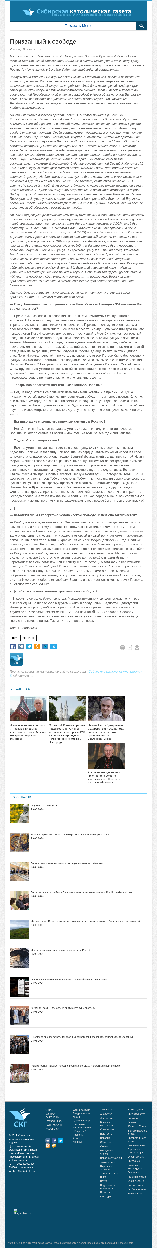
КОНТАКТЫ (52, 1113)
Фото (75, 1138)
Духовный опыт (136, 1156)
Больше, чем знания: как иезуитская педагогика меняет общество (67, 863)
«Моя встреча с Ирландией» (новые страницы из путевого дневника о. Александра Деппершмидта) (85, 921)
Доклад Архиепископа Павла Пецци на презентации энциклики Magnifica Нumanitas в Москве (81, 892)
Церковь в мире (82, 1120)
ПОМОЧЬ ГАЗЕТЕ (56, 1121)
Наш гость (106, 1133)
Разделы (78, 1134)
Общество (106, 1142)
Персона (105, 1138)
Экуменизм (134, 1172)
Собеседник (107, 1129)
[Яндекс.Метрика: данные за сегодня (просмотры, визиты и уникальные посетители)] (22, 1212)
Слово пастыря (81, 1109)
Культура (105, 1196)
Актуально (106, 1109)
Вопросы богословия (106, 1124)
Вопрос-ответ (135, 1185)
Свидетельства (136, 1113)
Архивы (77, 1141)
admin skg (17, 49)
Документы (106, 1118)
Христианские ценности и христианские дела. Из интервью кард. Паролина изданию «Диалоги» (104, 777)
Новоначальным (137, 1145)
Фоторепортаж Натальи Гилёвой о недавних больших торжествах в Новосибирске (76, 1066)
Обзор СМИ (79, 1131)
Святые (132, 1122)
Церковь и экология (106, 1168)
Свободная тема (137, 1189)
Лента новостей (82, 1127)
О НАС (49, 1110)
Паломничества (137, 1176)
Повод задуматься (111, 1157)
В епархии (79, 1124)
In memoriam (135, 1193)
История (105, 1192)
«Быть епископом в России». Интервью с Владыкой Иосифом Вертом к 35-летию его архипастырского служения (28, 732)
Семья (104, 1146)
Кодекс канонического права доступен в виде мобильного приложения (69, 979)
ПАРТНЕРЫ (52, 1117)
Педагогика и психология (107, 1187)
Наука (103, 1180)
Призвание (134, 1161)
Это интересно (136, 1180)
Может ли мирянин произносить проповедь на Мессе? (60, 950)
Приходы (133, 1118)
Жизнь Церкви (136, 1109)
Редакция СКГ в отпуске (44, 805)
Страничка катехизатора (135, 1151)
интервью (28, 638)
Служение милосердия (135, 1167)
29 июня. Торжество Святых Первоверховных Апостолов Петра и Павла (70, 834)
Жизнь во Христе (137, 1126)
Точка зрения (107, 1162)
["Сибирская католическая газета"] (78, 12)
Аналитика (106, 1113)
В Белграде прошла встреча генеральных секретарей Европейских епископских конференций (82, 1037)
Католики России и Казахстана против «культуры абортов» (63, 1008)
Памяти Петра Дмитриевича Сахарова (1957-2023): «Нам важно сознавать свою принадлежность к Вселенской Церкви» (106, 732)
